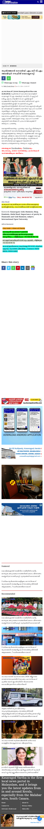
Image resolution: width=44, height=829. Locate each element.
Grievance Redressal (9, 809)
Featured (6, 566)
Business (13, 66)
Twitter (26, 148)
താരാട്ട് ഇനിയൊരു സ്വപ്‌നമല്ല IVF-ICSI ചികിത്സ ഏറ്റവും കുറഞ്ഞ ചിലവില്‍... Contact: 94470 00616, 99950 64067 (22, 248)
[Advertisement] (22, 41)
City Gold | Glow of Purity (14, 228)
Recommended (8, 594)
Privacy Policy (27, 806)
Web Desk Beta (9, 86)
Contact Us (5, 806)
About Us (25, 803)
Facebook (15, 148)
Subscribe (25, 809)
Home (5, 66)
